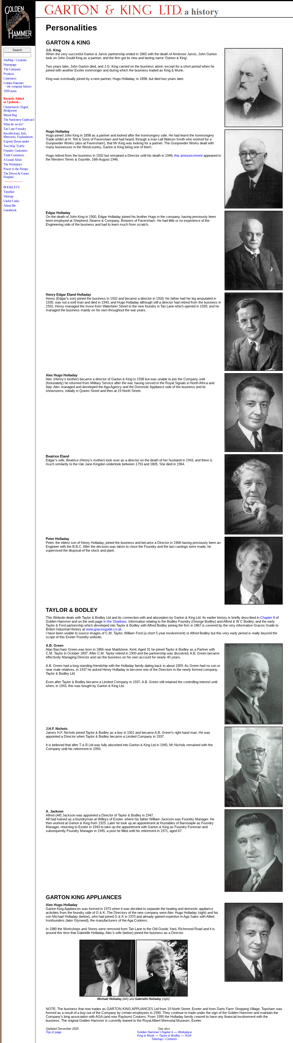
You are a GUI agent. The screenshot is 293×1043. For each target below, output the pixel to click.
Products (8, 74)
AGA (188, 1035)
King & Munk (145, 1035)
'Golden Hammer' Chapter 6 (155, 1032)
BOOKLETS (11, 187)
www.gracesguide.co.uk (104, 629)
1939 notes (9, 91)
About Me (9, 205)
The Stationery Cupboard (18, 119)
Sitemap (8, 196)
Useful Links (11, 201)
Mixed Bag (10, 115)
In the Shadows (115, 621)
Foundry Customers (15, 150)
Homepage (9, 64)
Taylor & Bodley (169, 1035)
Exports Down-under (16, 141)
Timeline (8, 192)
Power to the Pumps (15, 169)
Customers (9, 78)
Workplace (185, 1032)
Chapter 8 (267, 617)
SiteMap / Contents (14, 60)
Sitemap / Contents (164, 1039)
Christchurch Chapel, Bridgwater (16, 108)
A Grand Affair (12, 160)
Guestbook (9, 210)
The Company (12, 69)
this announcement (188, 155)
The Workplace (12, 164)
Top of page (53, 1032)
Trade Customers (13, 155)
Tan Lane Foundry (14, 129)
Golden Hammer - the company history (17, 84)
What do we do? (13, 124)
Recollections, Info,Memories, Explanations (18, 135)
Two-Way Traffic (14, 146)
